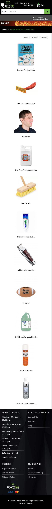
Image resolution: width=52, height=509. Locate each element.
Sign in (22, 3)
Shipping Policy (8, 477)
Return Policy (8, 472)
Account (31, 421)
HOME (4, 29)
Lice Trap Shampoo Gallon (26, 170)
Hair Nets (26, 137)
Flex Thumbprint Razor (26, 103)
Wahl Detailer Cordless (26, 270)
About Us (32, 477)
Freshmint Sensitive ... (26, 237)
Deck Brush (26, 203)
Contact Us (33, 417)
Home (30, 468)
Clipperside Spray (26, 370)
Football (26, 303)
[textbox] (28, 11)
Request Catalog (35, 472)
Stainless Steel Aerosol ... (26, 404)
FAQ (30, 425)
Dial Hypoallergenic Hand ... (26, 337)
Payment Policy (9, 468)
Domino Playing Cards (26, 70)
